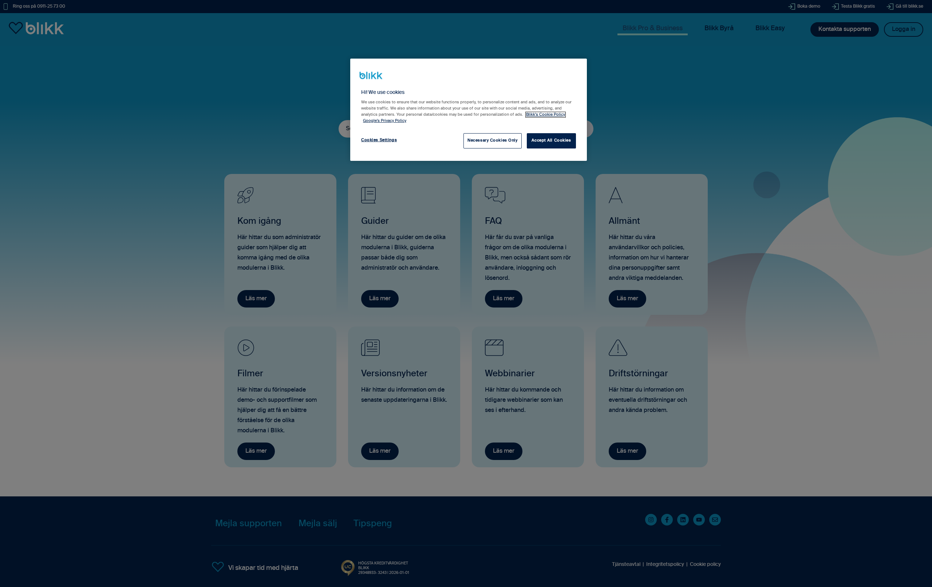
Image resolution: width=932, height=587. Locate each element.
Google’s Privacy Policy (384, 121)
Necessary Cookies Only (492, 140)
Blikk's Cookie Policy (545, 114)
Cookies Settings (379, 140)
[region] (468, 109)
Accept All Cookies (551, 140)
